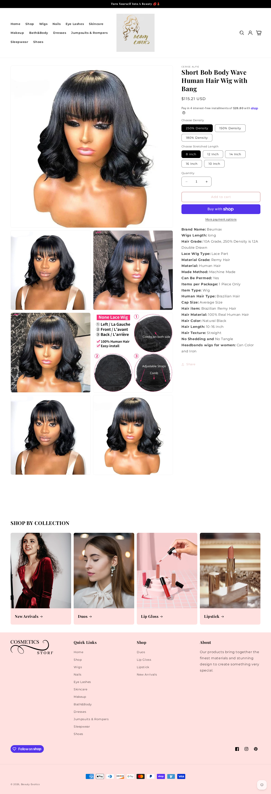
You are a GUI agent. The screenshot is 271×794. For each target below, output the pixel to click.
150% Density (230, 128)
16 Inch (192, 164)
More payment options (221, 219)
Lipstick (212, 616)
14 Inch (235, 154)
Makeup (80, 697)
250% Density (197, 128)
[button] (242, 33)
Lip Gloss (149, 616)
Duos (82, 616)
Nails (78, 674)
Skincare (80, 689)
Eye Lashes (82, 682)
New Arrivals (26, 616)
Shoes (78, 734)
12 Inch (213, 154)
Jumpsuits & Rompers (91, 719)
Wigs (78, 667)
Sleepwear (82, 726)
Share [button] (190, 364)
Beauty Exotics (30, 784)
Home (78, 652)
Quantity (187, 173)
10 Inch (214, 164)
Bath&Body (83, 704)
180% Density (197, 138)
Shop (78, 660)
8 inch (191, 154)
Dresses (80, 712)
